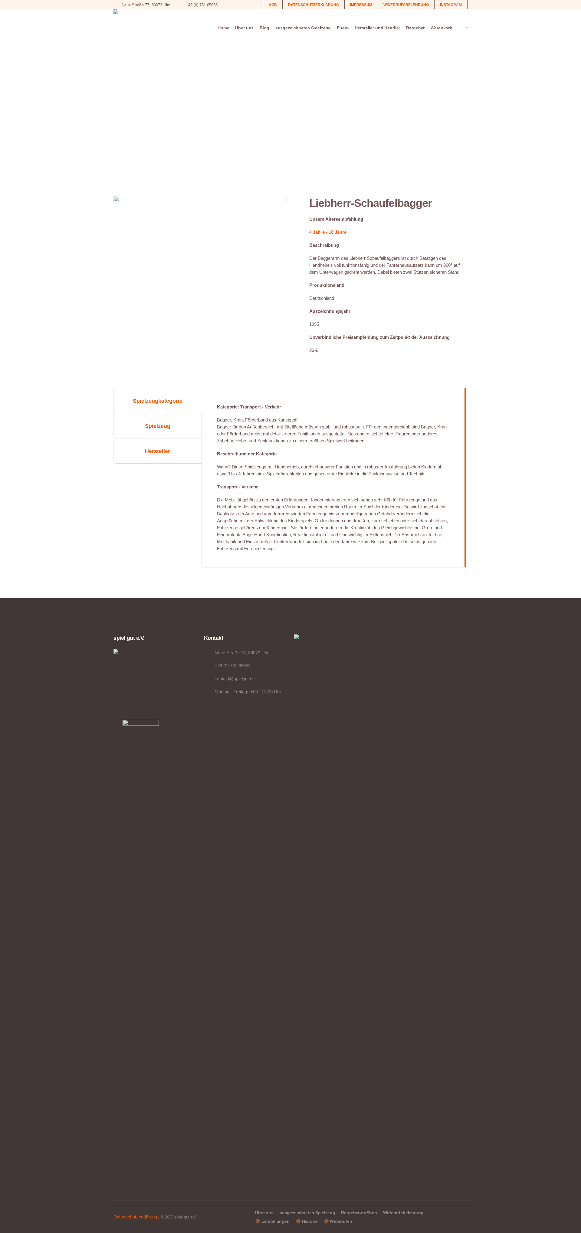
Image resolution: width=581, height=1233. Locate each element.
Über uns (264, 1212)
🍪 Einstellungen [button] (272, 1221)
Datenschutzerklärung (135, 1216)
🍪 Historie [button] (307, 1221)
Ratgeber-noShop (359, 1212)
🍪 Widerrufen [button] (338, 1221)
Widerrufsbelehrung (403, 1212)
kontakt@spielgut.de (235, 678)
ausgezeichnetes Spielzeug (307, 1212)
